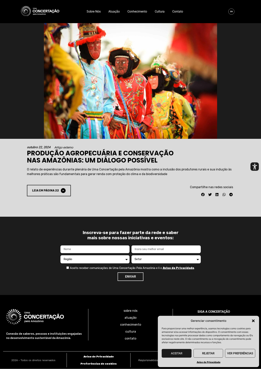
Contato (177, 11)
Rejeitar (208, 353)
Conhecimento (137, 11)
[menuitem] (231, 11)
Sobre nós (94, 11)
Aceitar (176, 353)
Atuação (114, 11)
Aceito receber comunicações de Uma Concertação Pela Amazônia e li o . (132, 268)
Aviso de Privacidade (208, 362)
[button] (253, 321)
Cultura (160, 11)
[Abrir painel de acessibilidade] (254, 166)
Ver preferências (240, 353)
